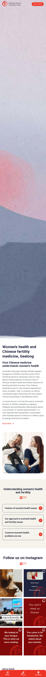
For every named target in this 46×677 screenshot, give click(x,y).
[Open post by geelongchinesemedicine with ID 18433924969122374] (35, 641)
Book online (37, 4)
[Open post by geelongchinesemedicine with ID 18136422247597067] (11, 641)
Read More (7, 423)
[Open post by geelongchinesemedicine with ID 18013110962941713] (11, 583)
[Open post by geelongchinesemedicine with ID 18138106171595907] (35, 612)
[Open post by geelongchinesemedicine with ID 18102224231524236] (35, 583)
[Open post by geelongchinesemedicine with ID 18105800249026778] (11, 612)
